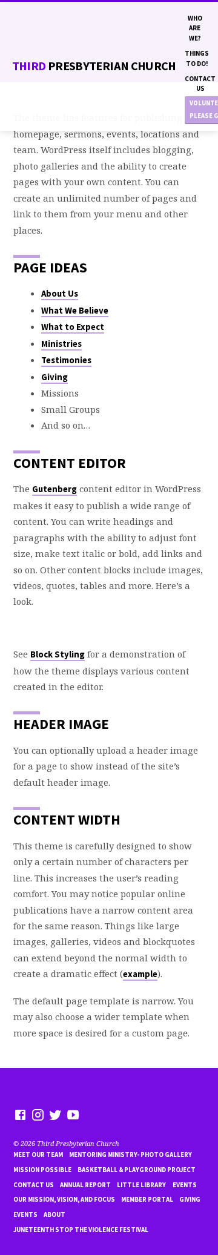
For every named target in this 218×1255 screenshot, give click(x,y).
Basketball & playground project (137, 1169)
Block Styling (57, 654)
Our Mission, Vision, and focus (64, 1199)
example (140, 974)
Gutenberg (54, 489)
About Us (59, 293)
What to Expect (72, 326)
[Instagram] (38, 1114)
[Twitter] (55, 1114)
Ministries (61, 343)
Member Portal (147, 1199)
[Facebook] (20, 1114)
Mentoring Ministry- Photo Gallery (130, 1154)
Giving (54, 377)
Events (185, 1185)
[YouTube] (73, 1114)
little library (141, 1185)
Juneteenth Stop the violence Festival (80, 1229)
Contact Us (200, 83)
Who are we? (195, 28)
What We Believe (74, 310)
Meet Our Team (38, 1154)
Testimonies (66, 360)
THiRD (94, 66)
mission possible (42, 1169)
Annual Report (85, 1185)
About (54, 1214)
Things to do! (197, 58)
